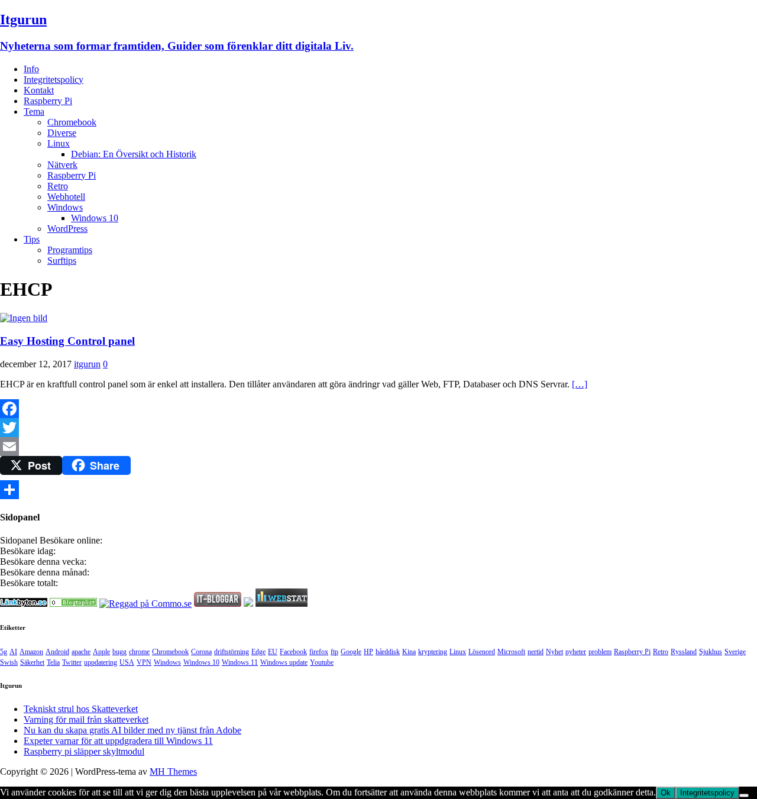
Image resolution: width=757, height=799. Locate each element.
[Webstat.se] (281, 604)
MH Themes (173, 771)
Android (57, 652)
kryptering (432, 652)
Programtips (69, 250)
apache (81, 652)
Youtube (322, 662)
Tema (34, 111)
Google (351, 652)
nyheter (575, 652)
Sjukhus (710, 652)
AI (13, 652)
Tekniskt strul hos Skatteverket (81, 709)
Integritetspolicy (53, 80)
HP (368, 652)
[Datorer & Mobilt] (73, 604)
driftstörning (231, 652)
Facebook (293, 652)
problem (600, 652)
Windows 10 (94, 218)
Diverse (61, 133)
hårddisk (388, 652)
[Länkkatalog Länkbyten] (23, 604)
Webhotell (66, 197)
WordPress (67, 229)
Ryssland (684, 652)
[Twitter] (378, 427)
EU (272, 652)
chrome (139, 652)
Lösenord (481, 652)
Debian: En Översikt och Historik (133, 154)
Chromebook (71, 122)
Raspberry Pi (48, 101)
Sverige (735, 652)
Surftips (61, 260)
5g (3, 652)
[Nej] (744, 795)
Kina (409, 652)
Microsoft (511, 652)
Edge (258, 652)
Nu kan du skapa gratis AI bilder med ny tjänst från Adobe (132, 730)
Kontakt (39, 90)
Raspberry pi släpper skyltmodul (84, 751)
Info (31, 69)
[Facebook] (378, 408)
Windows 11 (240, 662)
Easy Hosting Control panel (67, 341)
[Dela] (378, 489)
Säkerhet (32, 662)
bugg (119, 652)
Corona (201, 652)
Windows (65, 207)
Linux (58, 143)
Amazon (31, 652)
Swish (9, 662)
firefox (318, 652)
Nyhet (554, 652)
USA (126, 662)
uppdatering (100, 662)
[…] (579, 384)
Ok (666, 792)
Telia (53, 662)
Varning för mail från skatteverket (86, 719)
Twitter (72, 662)
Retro (57, 186)
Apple (101, 652)
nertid (536, 652)
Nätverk (62, 165)
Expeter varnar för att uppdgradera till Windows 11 (118, 741)
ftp (334, 652)
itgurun (87, 364)
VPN (144, 662)
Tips (32, 239)
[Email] (378, 446)
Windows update (284, 662)
